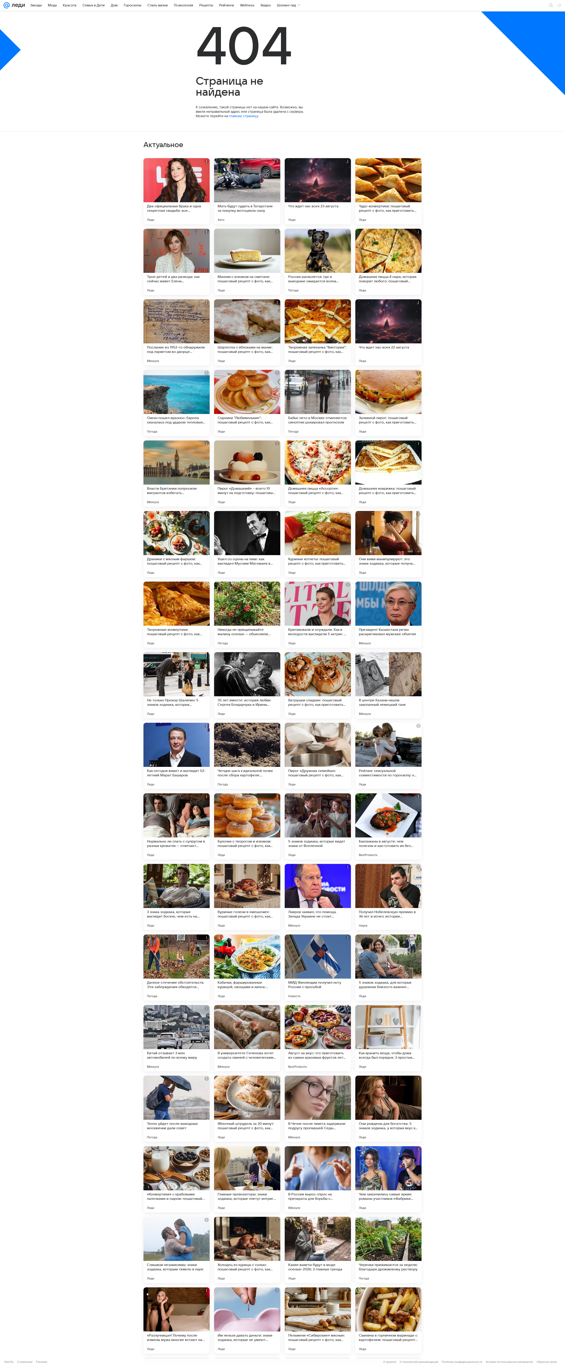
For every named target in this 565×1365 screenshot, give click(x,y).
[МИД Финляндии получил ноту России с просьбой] (318, 967)
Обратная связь (547, 1361)
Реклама (41, 1361)
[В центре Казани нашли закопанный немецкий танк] (388, 685)
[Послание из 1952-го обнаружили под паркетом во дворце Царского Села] (176, 332)
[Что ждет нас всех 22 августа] (388, 332)
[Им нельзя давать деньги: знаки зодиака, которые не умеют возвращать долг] (247, 1320)
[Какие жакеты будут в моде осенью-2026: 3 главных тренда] (318, 1250)
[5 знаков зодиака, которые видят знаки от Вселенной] (318, 826)
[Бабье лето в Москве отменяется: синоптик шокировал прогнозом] (318, 403)
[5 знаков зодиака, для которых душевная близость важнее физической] (388, 967)
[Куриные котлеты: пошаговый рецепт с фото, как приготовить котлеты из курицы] (318, 544)
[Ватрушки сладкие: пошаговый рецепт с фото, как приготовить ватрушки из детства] (318, 685)
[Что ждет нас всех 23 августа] (318, 191)
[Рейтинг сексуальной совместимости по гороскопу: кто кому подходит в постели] (388, 756)
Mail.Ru (9, 1361)
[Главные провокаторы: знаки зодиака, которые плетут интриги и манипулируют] (247, 1179)
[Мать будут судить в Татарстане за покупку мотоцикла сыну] (247, 191)
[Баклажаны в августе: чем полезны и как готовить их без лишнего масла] (388, 826)
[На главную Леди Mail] (17, 5)
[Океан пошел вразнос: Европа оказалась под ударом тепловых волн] (176, 403)
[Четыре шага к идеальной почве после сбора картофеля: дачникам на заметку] (247, 756)
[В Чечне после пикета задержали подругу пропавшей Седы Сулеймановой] (318, 1109)
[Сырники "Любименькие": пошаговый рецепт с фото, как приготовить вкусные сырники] (247, 403)
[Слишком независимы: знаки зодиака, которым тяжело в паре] (176, 1250)
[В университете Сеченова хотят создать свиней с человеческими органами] (247, 1038)
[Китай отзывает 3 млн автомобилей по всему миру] (176, 1038)
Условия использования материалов (509, 1361)
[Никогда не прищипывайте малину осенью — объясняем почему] (247, 615)
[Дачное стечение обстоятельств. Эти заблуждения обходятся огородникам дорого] (176, 967)
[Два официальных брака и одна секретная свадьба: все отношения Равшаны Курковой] (176, 191)
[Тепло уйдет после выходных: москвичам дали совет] (176, 1109)
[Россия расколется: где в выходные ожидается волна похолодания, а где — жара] (318, 262)
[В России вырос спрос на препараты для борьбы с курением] (318, 1179)
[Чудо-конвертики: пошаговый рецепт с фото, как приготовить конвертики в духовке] (388, 191)
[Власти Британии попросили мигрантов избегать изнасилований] (176, 473)
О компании (24, 1361)
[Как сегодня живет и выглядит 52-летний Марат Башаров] (176, 756)
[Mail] (7, 5)
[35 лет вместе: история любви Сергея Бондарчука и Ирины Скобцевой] (247, 685)
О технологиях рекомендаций (419, 1361)
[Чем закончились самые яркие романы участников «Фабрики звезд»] (388, 1179)
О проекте (389, 1361)
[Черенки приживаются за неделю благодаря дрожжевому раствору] (388, 1250)
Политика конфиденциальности (462, 1361)
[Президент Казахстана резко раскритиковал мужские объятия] (388, 615)
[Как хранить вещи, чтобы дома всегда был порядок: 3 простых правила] (388, 1038)
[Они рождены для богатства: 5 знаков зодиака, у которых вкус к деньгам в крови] (388, 1109)
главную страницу (243, 116)
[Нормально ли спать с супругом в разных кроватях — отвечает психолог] (176, 826)
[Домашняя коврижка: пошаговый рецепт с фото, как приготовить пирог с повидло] (388, 473)
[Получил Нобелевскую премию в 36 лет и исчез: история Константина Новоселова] (388, 897)
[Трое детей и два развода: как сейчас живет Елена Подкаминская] (176, 262)
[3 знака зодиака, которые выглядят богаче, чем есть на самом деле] (176, 897)
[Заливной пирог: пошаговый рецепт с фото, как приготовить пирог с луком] (388, 403)
